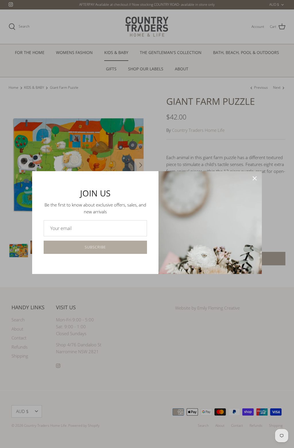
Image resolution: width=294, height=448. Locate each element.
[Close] (254, 178)
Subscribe (95, 247)
